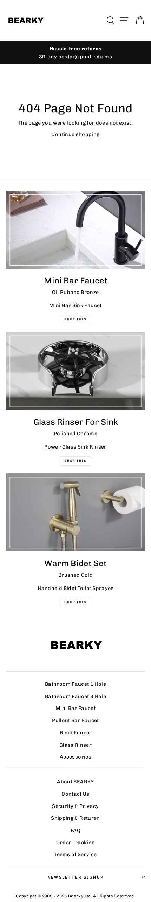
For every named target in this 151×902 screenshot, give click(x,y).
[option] (75, 53)
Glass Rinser (75, 745)
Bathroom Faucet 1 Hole (75, 684)
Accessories (75, 757)
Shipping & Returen (75, 818)
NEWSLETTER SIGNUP (75, 877)
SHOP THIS (75, 461)
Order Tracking (75, 842)
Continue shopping (75, 134)
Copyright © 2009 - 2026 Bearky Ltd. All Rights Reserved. (75, 896)
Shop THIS (75, 319)
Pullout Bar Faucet (75, 720)
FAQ (75, 830)
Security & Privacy (75, 806)
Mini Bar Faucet (75, 708)
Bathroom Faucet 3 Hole (75, 696)
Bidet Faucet (75, 733)
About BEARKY (75, 781)
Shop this (75, 602)
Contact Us (75, 794)
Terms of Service (75, 854)
